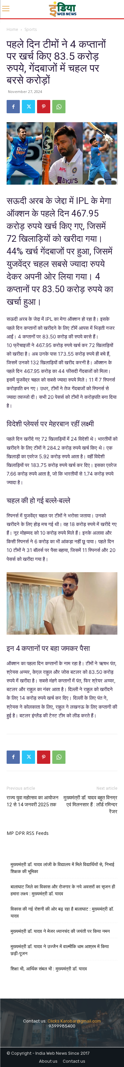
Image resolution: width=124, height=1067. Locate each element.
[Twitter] (28, 106)
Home (12, 29)
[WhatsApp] (58, 106)
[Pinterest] (43, 106)
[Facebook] (13, 106)
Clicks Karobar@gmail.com (74, 1021)
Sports (30, 29)
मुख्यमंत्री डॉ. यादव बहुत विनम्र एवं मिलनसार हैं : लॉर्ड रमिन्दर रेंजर (90, 805)
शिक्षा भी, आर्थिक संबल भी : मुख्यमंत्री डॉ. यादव (49, 968)
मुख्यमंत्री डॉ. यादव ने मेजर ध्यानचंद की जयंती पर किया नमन (60, 931)
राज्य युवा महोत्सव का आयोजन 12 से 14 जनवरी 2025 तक (33, 801)
